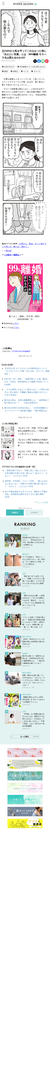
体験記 (15, 71)
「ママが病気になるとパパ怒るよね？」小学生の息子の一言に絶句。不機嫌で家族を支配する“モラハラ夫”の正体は (26, 392)
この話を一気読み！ (12, 255)
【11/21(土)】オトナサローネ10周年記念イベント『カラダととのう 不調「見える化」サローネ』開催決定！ (26, 371)
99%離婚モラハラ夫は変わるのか (32, 67)
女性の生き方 (9, 67)
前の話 (9, 251)
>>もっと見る (41, 502)
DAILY (15, 512)
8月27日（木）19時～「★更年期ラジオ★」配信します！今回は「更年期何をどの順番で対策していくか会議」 (26, 381)
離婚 (6, 71)
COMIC (34, 512)
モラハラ (36, 71)
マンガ (25, 71)
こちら (16, 323)
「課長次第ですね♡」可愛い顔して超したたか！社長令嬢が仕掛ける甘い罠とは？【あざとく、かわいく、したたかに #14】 (26, 473)
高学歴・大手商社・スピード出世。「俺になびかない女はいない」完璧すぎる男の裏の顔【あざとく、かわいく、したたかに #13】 (26, 483)
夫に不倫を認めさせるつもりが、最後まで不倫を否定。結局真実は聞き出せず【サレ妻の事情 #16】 (26, 494)
